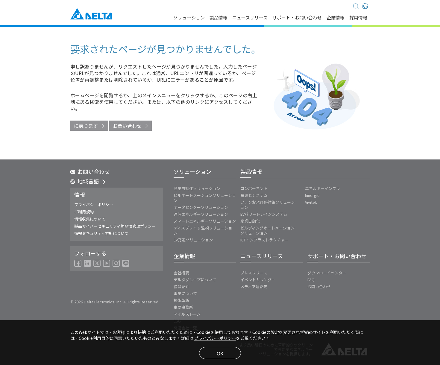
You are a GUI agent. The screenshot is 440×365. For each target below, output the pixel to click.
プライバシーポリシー (93, 204)
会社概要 (181, 273)
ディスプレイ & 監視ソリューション (203, 230)
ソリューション (189, 18)
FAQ (311, 279)
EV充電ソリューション (193, 240)
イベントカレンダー (257, 279)
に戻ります (86, 125)
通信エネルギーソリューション (201, 214)
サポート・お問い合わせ (297, 18)
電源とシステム (254, 195)
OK (220, 353)
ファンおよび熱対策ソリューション (267, 204)
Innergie (312, 195)
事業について (185, 293)
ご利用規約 (84, 212)
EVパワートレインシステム (263, 214)
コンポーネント (254, 188)
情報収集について (89, 219)
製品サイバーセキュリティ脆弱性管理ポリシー (115, 226)
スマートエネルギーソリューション (205, 221)
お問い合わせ (127, 125)
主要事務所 (183, 307)
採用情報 (358, 18)
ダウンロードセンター (326, 273)
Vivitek (311, 202)
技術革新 (181, 300)
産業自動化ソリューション (197, 188)
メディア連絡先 (253, 286)
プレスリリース (253, 273)
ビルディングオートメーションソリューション (267, 230)
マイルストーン (187, 314)
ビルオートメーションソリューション (205, 197)
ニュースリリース (250, 18)
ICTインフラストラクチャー (264, 240)
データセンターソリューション (201, 207)
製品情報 (218, 18)
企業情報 (336, 18)
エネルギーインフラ (322, 188)
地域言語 (88, 181)
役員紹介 (181, 286)
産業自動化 (250, 221)
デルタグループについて (195, 279)
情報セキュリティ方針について (101, 233)
